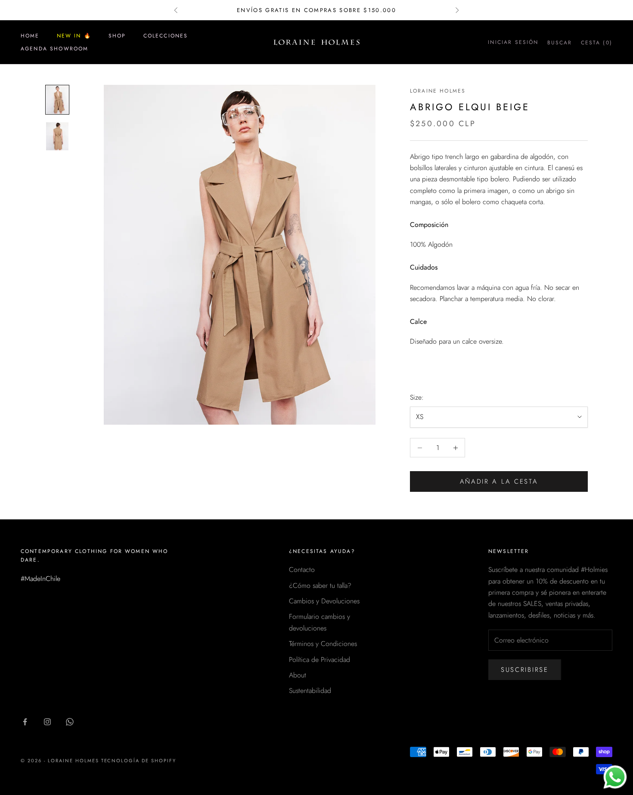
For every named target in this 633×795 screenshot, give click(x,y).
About (297, 675)
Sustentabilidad (310, 691)
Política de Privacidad (319, 660)
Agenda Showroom (54, 49)
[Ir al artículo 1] (57, 100)
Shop (117, 36)
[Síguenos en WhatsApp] (69, 721)
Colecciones (165, 36)
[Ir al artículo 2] (57, 136)
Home (30, 36)
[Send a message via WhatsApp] (615, 777)
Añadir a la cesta (499, 481)
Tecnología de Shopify (139, 760)
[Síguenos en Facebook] (25, 721)
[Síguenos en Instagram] (47, 721)
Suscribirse (525, 669)
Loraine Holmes (437, 91)
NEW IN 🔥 (74, 36)
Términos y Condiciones (323, 644)
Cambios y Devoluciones (324, 601)
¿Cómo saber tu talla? (320, 585)
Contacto (302, 570)
